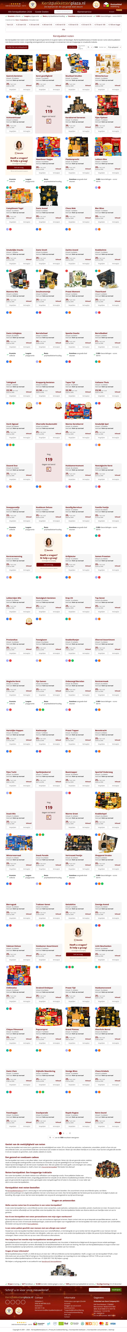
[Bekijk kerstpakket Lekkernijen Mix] (19, 585)
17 (70, 1133)
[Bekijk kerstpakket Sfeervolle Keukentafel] (48, 411)
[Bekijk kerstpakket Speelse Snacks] (78, 321)
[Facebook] (7, 1302)
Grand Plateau (72, 1029)
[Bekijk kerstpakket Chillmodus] (19, 975)
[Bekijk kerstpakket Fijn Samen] (48, 669)
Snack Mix (11, 813)
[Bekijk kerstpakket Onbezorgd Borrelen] (78, 669)
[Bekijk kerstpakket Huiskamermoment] (78, 453)
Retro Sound (101, 1112)
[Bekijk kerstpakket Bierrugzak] (19, 892)
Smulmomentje (43, 291)
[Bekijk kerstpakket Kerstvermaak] (108, 669)
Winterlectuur (101, 76)
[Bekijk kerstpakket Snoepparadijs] (19, 495)
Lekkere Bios (101, 159)
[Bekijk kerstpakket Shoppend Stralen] (108, 843)
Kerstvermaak (101, 681)
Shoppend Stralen (103, 855)
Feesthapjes (11, 1112)
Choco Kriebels (102, 1071)
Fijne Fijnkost (101, 117)
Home (17, 20)
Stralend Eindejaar (44, 988)
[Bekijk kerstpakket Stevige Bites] (78, 1058)
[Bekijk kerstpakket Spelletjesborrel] (48, 759)
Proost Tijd (70, 988)
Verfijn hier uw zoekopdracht (17, 47)
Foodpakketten (24, 20)
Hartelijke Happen (14, 730)
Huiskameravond (103, 988)
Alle (63, 29)
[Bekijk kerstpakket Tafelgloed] (19, 370)
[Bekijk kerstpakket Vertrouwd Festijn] (78, 843)
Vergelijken (12, 89)
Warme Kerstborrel (74, 424)
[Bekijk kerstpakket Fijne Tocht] (19, 759)
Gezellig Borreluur (74, 507)
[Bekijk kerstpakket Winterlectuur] (108, 63)
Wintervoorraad (13, 855)
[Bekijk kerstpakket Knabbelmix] (108, 237)
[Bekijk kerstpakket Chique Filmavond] (19, 1017)
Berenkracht (101, 730)
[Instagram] (23, 1302)
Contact (67, 1317)
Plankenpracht (72, 159)
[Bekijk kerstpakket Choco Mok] (78, 196)
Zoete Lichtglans (13, 333)
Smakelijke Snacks (14, 250)
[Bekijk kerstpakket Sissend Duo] (19, 453)
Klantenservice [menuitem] (84, 11)
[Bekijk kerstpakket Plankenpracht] (78, 147)
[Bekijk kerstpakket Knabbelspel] (108, 801)
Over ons (67, 1315)
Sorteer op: (102, 47)
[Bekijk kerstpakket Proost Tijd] (78, 975)
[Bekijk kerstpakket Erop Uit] (78, 585)
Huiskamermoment (75, 465)
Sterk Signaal (12, 424)
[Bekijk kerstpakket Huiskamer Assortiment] (48, 933)
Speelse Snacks (72, 333)
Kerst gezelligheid (44, 76)
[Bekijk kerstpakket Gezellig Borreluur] (78, 495)
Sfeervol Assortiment (105, 639)
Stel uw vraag (19, 167)
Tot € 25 (10, 24)
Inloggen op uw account (72, 1306)
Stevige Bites (71, 1071)
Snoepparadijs (13, 507)
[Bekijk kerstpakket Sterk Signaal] (19, 411)
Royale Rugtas (72, 1112)
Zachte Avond (72, 250)
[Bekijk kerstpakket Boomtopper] (78, 759)
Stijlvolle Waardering (45, 1071)
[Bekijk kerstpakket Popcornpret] (48, 1017)
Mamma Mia (12, 291)
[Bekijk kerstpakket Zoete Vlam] (19, 1058)
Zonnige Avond (102, 904)
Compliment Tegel (14, 208)
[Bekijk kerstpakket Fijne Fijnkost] (108, 105)
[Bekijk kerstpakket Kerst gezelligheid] (48, 63)
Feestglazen (41, 639)
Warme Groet (72, 813)
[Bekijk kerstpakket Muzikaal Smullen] (78, 63)
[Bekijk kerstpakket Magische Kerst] (19, 669)
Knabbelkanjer (72, 639)
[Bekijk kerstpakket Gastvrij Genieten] (19, 63)
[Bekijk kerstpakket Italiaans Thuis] (108, 370)
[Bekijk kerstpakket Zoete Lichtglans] (19, 321)
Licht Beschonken (103, 946)
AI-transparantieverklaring (73, 1312)
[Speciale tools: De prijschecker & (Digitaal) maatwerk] (116, 11)
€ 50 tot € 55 (73, 24)
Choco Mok (71, 208)
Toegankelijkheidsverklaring (74, 1310)
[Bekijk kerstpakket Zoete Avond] (48, 196)
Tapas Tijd (70, 382)
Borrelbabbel (101, 333)
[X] (18, 1302)
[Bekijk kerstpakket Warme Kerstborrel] (78, 411)
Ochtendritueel (13, 117)
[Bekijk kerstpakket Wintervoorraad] (19, 843)
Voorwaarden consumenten (97, 1330)
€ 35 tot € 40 (34, 24)
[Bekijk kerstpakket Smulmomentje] (48, 279)
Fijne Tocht (11, 772)
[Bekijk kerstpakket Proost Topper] (78, 718)
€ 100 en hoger (114, 24)
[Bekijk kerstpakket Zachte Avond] (78, 237)
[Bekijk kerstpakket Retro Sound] (108, 1100)
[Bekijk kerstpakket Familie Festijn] (108, 495)
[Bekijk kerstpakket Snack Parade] (48, 843)
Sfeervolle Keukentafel (46, 424)
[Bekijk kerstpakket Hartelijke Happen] (19, 718)
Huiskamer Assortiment (47, 946)
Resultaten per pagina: (81, 47)
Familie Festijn (102, 507)
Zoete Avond (42, 208)
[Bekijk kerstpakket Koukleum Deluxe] (48, 495)
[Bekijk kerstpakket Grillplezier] (78, 544)
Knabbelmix (100, 250)
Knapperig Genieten (45, 382)
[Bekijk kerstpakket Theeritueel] (108, 279)
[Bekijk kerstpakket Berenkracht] (108, 718)
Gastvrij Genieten (14, 76)
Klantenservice (69, 1308)
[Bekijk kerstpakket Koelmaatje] (48, 718)
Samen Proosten (102, 556)
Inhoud (28, 85)
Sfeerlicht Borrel (102, 1029)
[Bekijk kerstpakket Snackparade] (48, 1100)
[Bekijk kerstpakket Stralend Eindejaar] (48, 975)
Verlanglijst (26, 89)
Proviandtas (11, 639)
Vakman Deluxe (13, 946)
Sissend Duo (11, 465)
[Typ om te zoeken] (72, 11)
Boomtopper (71, 772)
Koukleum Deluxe (44, 507)
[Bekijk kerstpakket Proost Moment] (78, 279)
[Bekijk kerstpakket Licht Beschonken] (108, 933)
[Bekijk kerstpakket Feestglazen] (48, 627)
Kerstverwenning (14, 556)
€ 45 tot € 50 (60, 24)
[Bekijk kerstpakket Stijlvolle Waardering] (48, 1058)
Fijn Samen (41, 681)
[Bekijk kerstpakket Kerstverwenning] (19, 544)
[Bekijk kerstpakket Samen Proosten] (108, 544)
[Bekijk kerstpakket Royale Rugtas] (78, 1100)
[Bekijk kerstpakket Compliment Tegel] (19, 196)
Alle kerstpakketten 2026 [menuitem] (20, 11)
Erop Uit (69, 598)
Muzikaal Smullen (74, 76)
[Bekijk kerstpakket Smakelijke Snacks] (19, 237)
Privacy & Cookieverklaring (58, 1330)
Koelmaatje (41, 730)
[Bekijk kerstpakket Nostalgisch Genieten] (48, 585)
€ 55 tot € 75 (86, 24)
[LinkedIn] (13, 1302)
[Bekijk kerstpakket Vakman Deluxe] (19, 933)
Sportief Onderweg (104, 772)
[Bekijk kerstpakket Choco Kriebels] (108, 1058)
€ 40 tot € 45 (47, 24)
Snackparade (42, 1112)
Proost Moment (73, 291)
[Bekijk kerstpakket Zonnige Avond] (108, 892)
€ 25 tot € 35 (21, 24)
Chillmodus (11, 988)
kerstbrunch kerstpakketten (51, 1261)
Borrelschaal (42, 333)
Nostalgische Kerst (103, 465)
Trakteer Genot (43, 904)
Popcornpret (42, 1029)
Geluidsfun (71, 904)
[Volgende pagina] (73, 1133)
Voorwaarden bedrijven (77, 1330)
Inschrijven (116, 1290)
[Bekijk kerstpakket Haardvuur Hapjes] (48, 147)
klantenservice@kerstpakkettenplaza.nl (48, 1310)
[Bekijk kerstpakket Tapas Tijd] (78, 370)
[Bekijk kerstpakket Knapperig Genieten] (48, 370)
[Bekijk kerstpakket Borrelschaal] (48, 321)
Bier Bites (99, 208)
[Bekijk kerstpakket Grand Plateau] (78, 1017)
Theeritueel (100, 291)
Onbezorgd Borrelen (75, 681)
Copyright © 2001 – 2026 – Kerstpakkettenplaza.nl (30, 1330)
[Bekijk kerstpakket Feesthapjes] (19, 1100)
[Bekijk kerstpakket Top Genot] (108, 585)
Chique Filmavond (14, 1029)
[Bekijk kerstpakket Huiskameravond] (108, 975)
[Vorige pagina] (54, 1133)
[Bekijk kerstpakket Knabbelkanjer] (78, 627)
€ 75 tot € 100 (100, 24)
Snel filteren (72, 47)
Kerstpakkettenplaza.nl (15, 1191)
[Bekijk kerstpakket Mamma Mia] (19, 279)
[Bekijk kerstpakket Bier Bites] (108, 196)
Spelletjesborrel (43, 772)
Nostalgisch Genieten (46, 598)
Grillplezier (71, 556)
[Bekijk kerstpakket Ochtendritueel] (19, 105)
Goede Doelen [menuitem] (42, 11)
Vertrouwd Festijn (74, 855)
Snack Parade (42, 855)
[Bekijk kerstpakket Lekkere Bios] (108, 147)
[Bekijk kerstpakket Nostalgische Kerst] (108, 453)
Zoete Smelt (41, 250)
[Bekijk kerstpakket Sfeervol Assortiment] (108, 627)
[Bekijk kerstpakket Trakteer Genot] (48, 892)
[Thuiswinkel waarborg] (112, 4)
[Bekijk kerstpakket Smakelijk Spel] (108, 411)
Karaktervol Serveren (75, 117)
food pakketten (32, 1224)
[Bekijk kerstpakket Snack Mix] (19, 801)
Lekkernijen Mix (13, 598)
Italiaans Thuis (102, 382)
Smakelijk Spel (102, 424)
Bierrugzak (11, 904)
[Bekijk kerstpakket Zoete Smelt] (48, 237)
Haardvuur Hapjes (44, 159)
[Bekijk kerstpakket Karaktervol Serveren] (78, 105)
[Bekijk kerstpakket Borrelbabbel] (108, 321)
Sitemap (111, 1330)
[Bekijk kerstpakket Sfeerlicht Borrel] (108, 1017)
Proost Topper (72, 730)
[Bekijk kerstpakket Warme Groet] (78, 801)
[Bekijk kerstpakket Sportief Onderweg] (108, 759)
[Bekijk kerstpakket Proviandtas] (19, 627)
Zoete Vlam (11, 1071)
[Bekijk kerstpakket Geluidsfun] (78, 892)
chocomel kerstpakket (49, 1167)
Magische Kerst (13, 681)
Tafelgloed (11, 382)
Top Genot (100, 598)
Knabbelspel (101, 813)
